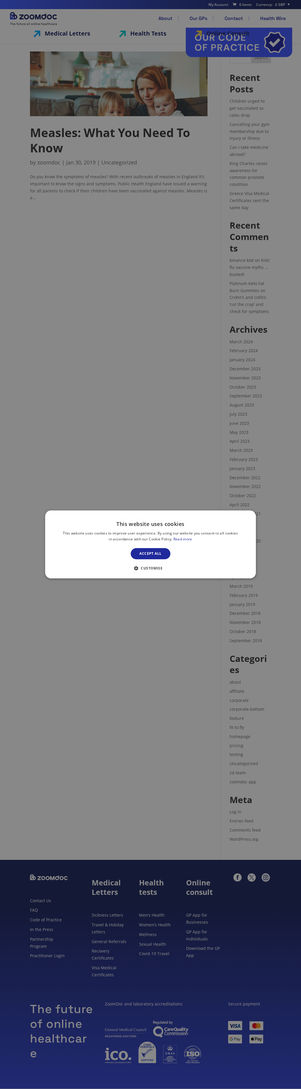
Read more (182, 539)
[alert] (150, 544)
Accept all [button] (150, 553)
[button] (150, 568)
